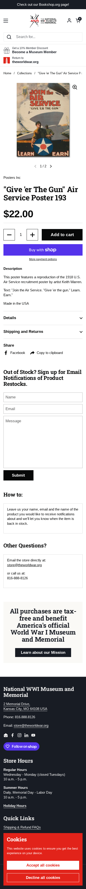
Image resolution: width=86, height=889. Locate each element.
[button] (78, 20)
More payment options (43, 259)
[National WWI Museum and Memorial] (43, 20)
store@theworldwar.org (24, 565)
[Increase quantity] (32, 234)
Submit (18, 475)
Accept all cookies (43, 865)
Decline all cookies (43, 877)
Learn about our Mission (43, 652)
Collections (24, 73)
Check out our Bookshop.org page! (43, 4)
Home (7, 73)
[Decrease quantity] (9, 234)
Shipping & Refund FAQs (22, 827)
